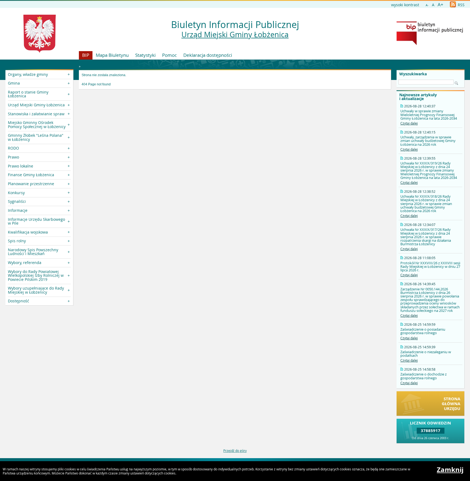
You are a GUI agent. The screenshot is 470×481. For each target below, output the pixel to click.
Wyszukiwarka (413, 74)
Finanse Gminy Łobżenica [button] (31, 174)
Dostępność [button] (18, 300)
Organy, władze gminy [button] (28, 74)
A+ (440, 4)
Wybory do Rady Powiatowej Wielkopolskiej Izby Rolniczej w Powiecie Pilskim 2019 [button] (36, 275)
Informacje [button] (17, 210)
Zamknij (450, 469)
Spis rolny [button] (17, 240)
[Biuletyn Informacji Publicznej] (430, 44)
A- (427, 5)
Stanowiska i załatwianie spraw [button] (36, 113)
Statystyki (145, 55)
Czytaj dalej (409, 123)
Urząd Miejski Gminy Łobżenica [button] (36, 104)
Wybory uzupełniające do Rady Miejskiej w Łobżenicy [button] (36, 290)
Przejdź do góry (235, 450)
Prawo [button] (13, 157)
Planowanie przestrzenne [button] (31, 183)
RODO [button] (13, 148)
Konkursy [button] (16, 192)
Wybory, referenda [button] (24, 262)
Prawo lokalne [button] (20, 166)
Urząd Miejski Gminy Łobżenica (235, 34)
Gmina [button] (14, 83)
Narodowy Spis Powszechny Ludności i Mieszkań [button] (33, 251)
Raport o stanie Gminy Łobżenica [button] (28, 93)
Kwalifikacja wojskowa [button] (28, 232)
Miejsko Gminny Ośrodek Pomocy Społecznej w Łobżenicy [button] (37, 124)
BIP (85, 55)
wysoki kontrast (405, 4)
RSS (461, 4)
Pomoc (169, 55)
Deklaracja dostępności (207, 55)
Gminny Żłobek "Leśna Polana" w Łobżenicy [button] (35, 137)
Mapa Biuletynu (112, 55)
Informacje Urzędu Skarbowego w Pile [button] (36, 221)
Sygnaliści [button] (17, 201)
